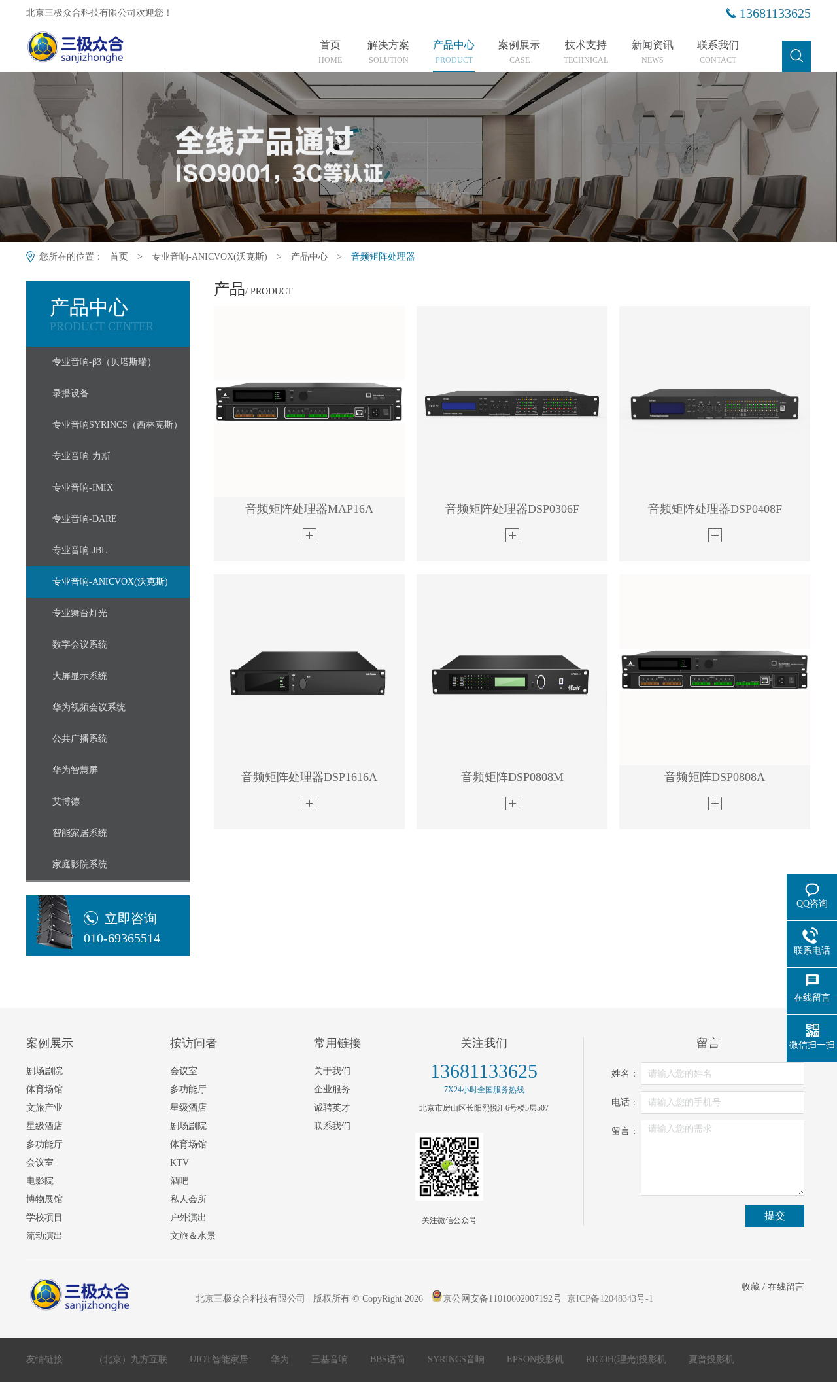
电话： (625, 1102)
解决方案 (388, 52)
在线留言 (786, 1287)
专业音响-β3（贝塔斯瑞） (104, 362)
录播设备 (70, 393)
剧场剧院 (44, 1071)
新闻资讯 (653, 52)
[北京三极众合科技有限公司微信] (449, 1167)
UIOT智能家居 (220, 1359)
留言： (625, 1131)
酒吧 (179, 1181)
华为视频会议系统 (89, 707)
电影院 (40, 1181)
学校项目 (44, 1217)
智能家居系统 (79, 833)
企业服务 (332, 1089)
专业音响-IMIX (82, 487)
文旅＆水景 (193, 1236)
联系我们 (718, 52)
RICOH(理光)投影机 (627, 1359)
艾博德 (66, 801)
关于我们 (332, 1071)
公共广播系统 (79, 739)
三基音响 (330, 1359)
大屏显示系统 (79, 676)
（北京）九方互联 (132, 1359)
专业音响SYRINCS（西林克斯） (117, 425)
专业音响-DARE (84, 519)
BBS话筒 (389, 1359)
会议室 (40, 1162)
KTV (179, 1162)
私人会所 (188, 1199)
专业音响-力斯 (81, 456)
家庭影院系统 (79, 864)
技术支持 (586, 52)
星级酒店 (44, 1126)
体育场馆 (44, 1089)
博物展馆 (44, 1199)
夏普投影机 (711, 1359)
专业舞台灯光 (79, 613)
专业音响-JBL (79, 550)
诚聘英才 (332, 1108)
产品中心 (454, 52)
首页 (330, 52)
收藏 (751, 1287)
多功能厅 (44, 1144)
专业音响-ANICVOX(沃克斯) (209, 257)
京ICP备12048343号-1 (610, 1299)
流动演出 (44, 1236)
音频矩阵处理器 (383, 257)
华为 (281, 1359)
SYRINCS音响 (457, 1359)
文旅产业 (44, 1108)
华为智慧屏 (75, 770)
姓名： (625, 1074)
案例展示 (519, 52)
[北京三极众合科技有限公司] (99, 50)
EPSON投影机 (536, 1359)
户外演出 (188, 1217)
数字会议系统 (79, 644)
